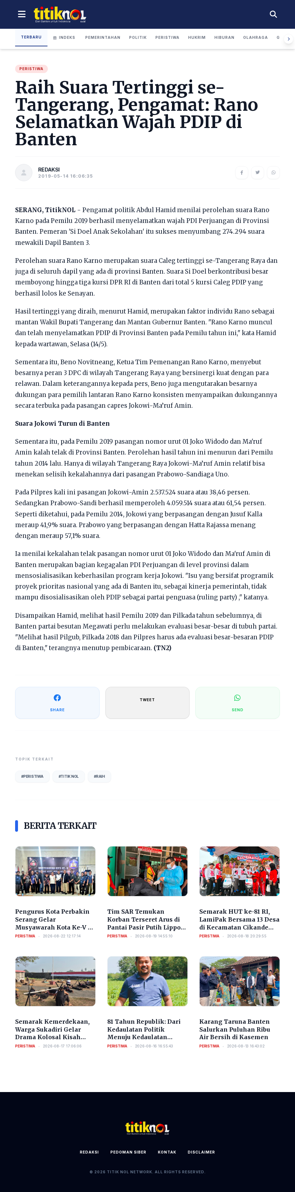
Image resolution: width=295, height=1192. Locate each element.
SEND (238, 710)
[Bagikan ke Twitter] (257, 172)
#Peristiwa (32, 776)
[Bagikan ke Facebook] (241, 172)
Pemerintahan (103, 37)
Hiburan (224, 37)
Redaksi (89, 1152)
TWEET (147, 700)
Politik (138, 37)
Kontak (167, 1152)
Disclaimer (201, 1152)
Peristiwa (167, 37)
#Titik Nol (69, 776)
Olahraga (255, 37)
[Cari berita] (273, 14)
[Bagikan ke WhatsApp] (273, 172)
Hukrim (197, 37)
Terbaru (31, 37)
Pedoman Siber (128, 1152)
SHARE (57, 710)
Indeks (67, 37)
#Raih (99, 776)
